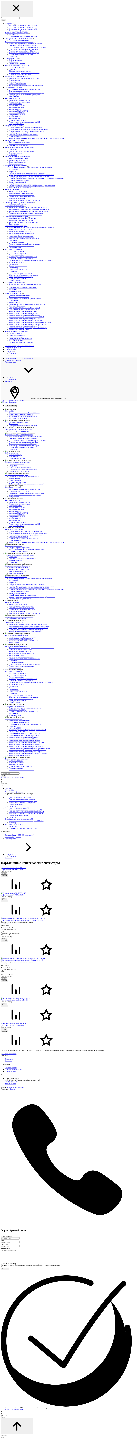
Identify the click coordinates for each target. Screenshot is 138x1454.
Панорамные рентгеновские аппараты (22, 799)
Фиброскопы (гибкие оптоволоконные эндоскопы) (26, 85)
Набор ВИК (13, 69)
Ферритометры (14, 224)
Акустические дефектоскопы (19, 40)
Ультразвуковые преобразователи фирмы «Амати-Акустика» (30, 322)
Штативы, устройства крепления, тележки (23, 275)
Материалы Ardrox (15, 104)
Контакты (8, 381)
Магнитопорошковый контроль (16, 646)
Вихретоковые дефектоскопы (19, 91)
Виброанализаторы (15, 60)
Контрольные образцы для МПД (20, 231)
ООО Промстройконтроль (15, 1087)
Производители (10, 362)
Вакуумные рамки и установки (19, 142)
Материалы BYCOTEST (17, 105)
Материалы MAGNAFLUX (18, 111)
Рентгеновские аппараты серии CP (21, 27)
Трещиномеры (14, 96)
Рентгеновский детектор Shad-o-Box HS (14, 1000)
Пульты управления (16, 804)
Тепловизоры (13, 289)
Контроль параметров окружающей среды (19, 555)
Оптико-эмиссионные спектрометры (21, 54)
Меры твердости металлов (18, 191)
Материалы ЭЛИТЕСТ (17, 118)
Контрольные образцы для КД (19, 100)
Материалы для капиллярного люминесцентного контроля (29, 209)
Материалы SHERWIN (17, 113)
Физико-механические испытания (16, 759)
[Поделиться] (3, 1435)
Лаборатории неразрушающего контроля (19, 617)
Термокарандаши (15, 291)
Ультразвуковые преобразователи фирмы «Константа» (27, 324)
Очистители (13, 240)
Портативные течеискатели (18, 146)
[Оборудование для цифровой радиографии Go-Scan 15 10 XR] (23, 918)
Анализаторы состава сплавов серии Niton (23, 49)
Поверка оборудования (13, 360)
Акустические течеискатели (18, 158)
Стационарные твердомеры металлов (22, 197)
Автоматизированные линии (19, 297)
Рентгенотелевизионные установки (21, 273)
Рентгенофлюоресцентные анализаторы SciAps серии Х (28, 47)
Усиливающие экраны (16, 262)
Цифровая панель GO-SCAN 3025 (12, 895)
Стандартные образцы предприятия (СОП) (23, 309)
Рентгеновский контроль (13, 671)
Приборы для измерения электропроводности (25, 95)
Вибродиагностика (11, 453)
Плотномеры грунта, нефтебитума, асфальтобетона (26, 131)
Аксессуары (13, 806)
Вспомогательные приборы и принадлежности (25, 299)
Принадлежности (15, 136)
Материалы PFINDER (16, 124)
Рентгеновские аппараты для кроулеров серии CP (26, 813)
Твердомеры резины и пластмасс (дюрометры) (25, 200)
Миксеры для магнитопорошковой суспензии (24, 238)
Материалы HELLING (16, 109)
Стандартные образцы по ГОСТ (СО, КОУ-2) (24, 308)
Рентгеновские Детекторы (18, 31)
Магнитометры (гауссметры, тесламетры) (23, 222)
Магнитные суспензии (17, 235)
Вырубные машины (16, 333)
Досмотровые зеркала (16, 67)
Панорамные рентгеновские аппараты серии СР (25, 810)
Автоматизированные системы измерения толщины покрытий (30, 167)
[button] (16, 891)
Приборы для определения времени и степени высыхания (29, 176)
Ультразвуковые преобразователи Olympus (23, 313)
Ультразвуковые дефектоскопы (19, 295)
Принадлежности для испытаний (20, 339)
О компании (9, 377)
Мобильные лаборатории (17, 204)
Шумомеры (13, 155)
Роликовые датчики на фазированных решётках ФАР (27, 304)
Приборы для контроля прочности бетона (23, 135)
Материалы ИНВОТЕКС (17, 115)
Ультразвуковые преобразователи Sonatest (23, 311)
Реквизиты (12, 353)
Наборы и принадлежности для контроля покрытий (27, 173)
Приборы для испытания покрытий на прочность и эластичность (31, 175)
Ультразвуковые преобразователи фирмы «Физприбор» (28, 328)
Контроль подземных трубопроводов (17, 566)
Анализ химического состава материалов (19, 435)
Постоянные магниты (16, 242)
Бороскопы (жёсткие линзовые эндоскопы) (23, 78)
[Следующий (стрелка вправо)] (3, 1437)
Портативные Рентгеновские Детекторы (23, 828)
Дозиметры (13, 271)
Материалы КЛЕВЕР (16, 116)
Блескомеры (13, 171)
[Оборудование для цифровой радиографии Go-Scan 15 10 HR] (23, 958)
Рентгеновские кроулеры (17, 253)
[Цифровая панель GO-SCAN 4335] (13, 868)
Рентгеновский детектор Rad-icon (12, 1025)
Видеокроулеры (14, 80)
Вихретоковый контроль (13, 487)
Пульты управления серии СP (19, 815)
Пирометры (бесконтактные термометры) (23, 288)
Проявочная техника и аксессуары (21, 258)
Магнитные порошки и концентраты (21, 233)
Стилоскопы (13, 56)
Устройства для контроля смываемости (22, 184)
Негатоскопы (13, 264)
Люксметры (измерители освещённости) (23, 151)
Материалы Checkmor (16, 107)
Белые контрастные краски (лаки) (20, 229)
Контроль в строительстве (14, 529)
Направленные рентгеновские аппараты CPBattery (26, 821)
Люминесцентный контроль (14, 622)
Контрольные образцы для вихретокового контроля (26, 93)
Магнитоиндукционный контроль (16, 635)
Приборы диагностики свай (18, 133)
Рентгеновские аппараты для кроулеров (22, 802)
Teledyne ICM (9, 411)
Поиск (3, 20)
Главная (7, 788)
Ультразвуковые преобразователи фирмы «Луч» (25, 326)
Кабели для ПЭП (15, 302)
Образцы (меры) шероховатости (20, 71)
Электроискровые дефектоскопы (20, 187)
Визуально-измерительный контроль (17, 462)
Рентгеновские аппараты (17, 251)
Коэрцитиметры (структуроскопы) (21, 220)
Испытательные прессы (17, 335)
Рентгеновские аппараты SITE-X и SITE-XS (24, 25)
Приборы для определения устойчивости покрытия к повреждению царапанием (36, 178)
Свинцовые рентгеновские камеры (21, 277)
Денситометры (14, 268)
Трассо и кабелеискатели (17, 162)
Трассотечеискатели (16, 164)
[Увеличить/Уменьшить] (6, 1435)
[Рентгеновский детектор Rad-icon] (13, 1023)
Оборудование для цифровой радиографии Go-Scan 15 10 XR (22, 920)
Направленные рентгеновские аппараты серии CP (26, 812)
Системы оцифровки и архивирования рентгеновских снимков (31, 260)
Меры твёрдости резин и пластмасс (21, 193)
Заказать (4, 875)
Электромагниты (15, 248)
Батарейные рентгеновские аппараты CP (23, 29)
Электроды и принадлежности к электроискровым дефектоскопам (32, 186)
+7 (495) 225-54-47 (7, 400)
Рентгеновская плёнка (16, 255)
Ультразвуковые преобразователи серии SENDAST (26, 317)
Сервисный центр (11, 1068)
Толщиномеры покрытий (17, 182)
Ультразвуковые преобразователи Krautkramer (24, 315)
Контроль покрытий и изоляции (16, 577)
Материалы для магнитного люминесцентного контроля (28, 211)
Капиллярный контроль (13, 500)
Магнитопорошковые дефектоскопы (21, 237)
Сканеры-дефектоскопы (17, 306)
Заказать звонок (18, 400)
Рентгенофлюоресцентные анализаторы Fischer (25, 44)
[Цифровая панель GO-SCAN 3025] (13, 893)
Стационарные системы (17, 64)
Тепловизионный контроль (14, 706)
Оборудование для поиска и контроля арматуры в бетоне (28, 129)
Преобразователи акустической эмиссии (23, 36)
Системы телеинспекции (17, 84)
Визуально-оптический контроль (16, 475)
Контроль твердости (12, 602)
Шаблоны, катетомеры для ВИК (20, 74)
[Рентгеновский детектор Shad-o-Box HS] (15, 998)
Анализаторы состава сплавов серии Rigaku (24, 53)
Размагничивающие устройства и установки (24, 244)
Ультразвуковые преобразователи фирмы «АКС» (25, 319)
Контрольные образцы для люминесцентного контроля (28, 207)
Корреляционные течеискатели (19, 160)
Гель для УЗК (13, 300)
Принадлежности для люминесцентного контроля (26, 213)
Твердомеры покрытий (17, 198)
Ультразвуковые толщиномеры (19, 329)
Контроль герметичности (13, 546)
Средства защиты (15, 280)
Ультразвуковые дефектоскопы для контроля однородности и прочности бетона (36, 138)
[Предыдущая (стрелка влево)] (1, 1437)
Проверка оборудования (13, 1069)
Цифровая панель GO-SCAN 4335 (12, 869)
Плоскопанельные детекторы (19, 269)
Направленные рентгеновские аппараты (23, 801)
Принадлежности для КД (17, 120)
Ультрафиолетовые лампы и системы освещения (25, 215)
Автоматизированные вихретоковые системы (24, 89)
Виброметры (13, 62)
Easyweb (13, 1089)
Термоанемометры (15, 153)
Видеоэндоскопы (15, 82)
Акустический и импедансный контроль (19, 429)
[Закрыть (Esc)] (1, 1435)
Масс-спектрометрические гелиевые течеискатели (26, 144)
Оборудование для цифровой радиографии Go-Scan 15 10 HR (22, 960)
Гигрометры (13, 149)
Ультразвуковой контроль (13, 719)
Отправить (5, 1269)
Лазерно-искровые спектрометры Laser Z (23, 45)
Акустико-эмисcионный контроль (16, 422)
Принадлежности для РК (17, 278)
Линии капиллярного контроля (19, 102)
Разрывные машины (16, 340)
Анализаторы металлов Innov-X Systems (22, 51)
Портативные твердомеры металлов (21, 195)
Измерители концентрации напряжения (22, 218)
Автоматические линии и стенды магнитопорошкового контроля (31, 227)
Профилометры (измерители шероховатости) (24, 73)
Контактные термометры (17, 286)
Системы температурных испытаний (21, 342)
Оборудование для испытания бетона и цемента (25, 127)
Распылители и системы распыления (21, 246)
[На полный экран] (5, 1435)
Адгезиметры (13, 169)
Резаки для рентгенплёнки (18, 266)
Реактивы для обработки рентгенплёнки (23, 257)
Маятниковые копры (16, 337)
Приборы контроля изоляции (19, 180)
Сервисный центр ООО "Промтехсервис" (19, 358)
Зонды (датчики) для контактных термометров (25, 284)
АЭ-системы (13, 34)
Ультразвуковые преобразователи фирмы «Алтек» (26, 320)
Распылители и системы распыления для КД (24, 122)
